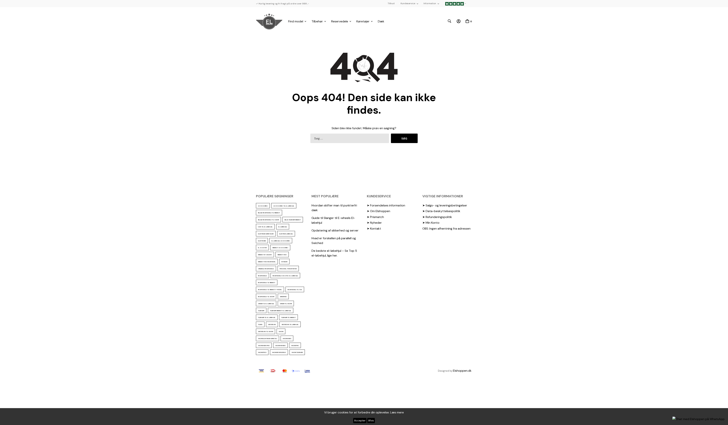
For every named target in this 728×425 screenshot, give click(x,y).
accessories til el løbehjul (283, 206)
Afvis (371, 420)
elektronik (262, 241)
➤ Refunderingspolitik (437, 217)
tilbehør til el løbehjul (266, 317)
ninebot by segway (265, 255)
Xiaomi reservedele (279, 352)
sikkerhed (283, 297)
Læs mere (397, 412)
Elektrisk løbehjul (286, 234)
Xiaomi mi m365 (280, 345)
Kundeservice (408, 3)
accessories (263, 206)
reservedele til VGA (295, 289)
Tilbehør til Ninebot (288, 317)
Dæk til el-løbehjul (265, 227)
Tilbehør (317, 21)
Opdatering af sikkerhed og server (335, 230)
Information (430, 3)
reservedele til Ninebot (266, 282)
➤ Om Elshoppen (378, 211)
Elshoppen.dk (462, 371)
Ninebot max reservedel (267, 262)
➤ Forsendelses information (386, 205)
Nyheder (284, 262)
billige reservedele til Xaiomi (268, 220)
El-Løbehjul (282, 227)
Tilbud (391, 3)
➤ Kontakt (374, 229)
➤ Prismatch (375, 217)
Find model (295, 21)
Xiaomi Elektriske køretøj (267, 338)
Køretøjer (362, 21)
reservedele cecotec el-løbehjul (285, 276)
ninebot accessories (280, 248)
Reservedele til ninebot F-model (270, 289)
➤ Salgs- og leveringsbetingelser (444, 205)
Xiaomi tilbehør (297, 352)
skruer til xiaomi (286, 304)
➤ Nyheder (374, 223)
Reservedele (339, 21)
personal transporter (288, 269)
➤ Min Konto (430, 223)
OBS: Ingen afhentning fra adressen (446, 229)
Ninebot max (282, 255)
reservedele (262, 276)
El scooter (262, 248)
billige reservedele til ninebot (269, 213)
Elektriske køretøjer (266, 234)
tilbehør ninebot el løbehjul (280, 311)
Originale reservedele (266, 269)
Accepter (360, 420)
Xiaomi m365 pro (264, 345)
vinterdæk (272, 324)
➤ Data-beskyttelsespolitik (441, 211)
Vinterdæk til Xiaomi (265, 331)
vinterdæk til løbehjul (290, 324)
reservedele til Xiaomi (266, 297)
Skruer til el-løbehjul (266, 304)
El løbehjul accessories (280, 241)
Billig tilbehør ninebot (293, 220)
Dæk (381, 21)
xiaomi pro (295, 345)
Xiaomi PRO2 (262, 352)
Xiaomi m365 (287, 338)
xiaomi (281, 331)
